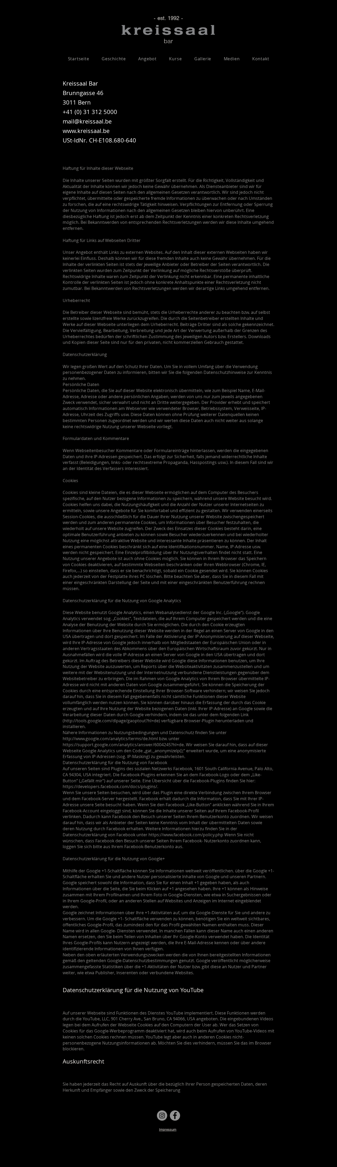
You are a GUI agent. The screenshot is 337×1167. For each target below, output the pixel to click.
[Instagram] (162, 1115)
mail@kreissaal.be (87, 121)
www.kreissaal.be (86, 131)
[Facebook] (175, 1115)
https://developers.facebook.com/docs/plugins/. (110, 786)
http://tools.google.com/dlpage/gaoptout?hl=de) (112, 721)
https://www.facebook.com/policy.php (185, 835)
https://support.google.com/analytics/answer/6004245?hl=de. (124, 745)
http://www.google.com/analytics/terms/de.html (110, 738)
